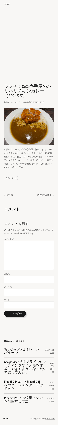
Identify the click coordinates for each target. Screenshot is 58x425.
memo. (7, 4)
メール (8, 286)
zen (12, 102)
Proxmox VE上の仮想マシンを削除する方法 (23, 399)
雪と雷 (9, 194)
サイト (7, 299)
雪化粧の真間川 (44, 194)
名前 (7, 273)
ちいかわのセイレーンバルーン (22, 351)
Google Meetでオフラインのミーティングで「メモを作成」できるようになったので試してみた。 (25, 367)
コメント (9, 239)
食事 (24, 102)
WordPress (50, 418)
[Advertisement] (29, 47)
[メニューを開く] (52, 4)
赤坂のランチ (11, 178)
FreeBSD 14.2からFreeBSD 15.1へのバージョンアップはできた (23, 385)
